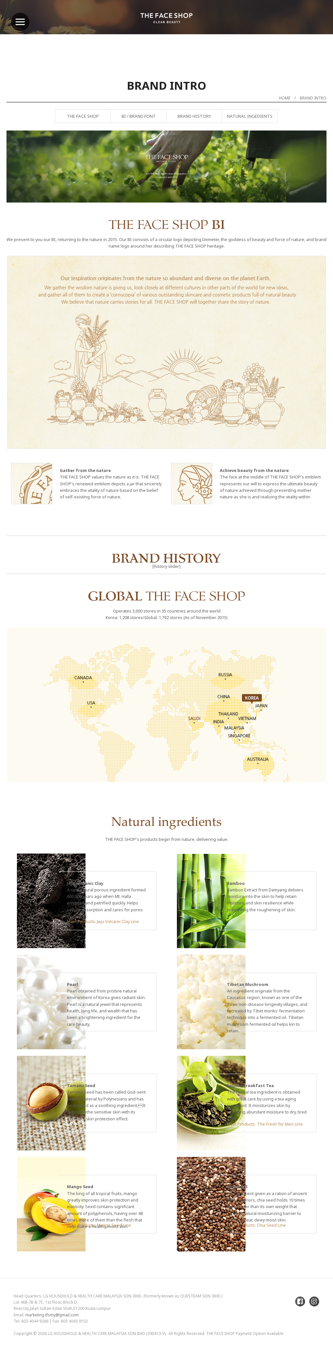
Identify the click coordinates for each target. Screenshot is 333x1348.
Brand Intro (313, 98)
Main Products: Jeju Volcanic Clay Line (103, 921)
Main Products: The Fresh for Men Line (265, 1124)
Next (305, 183)
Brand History (194, 116)
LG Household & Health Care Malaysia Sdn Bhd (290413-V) (107, 1333)
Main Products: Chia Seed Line (256, 1225)
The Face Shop (83, 116)
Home (284, 98)
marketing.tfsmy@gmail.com (52, 1315)
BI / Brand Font (139, 116)
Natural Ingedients (250, 116)
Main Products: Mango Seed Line (99, 1225)
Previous (27, 183)
